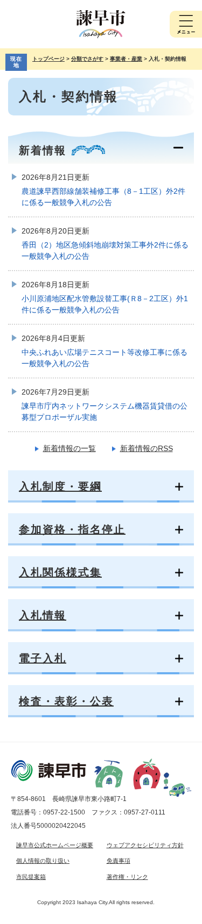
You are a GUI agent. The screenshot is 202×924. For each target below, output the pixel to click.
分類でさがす (87, 59)
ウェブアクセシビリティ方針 (145, 845)
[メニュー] (186, 24)
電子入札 (42, 658)
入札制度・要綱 (60, 486)
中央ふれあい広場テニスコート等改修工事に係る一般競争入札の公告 (104, 358)
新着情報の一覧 (69, 448)
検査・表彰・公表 (66, 701)
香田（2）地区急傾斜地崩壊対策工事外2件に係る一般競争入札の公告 (105, 250)
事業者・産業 (126, 59)
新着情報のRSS (146, 448)
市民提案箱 (31, 877)
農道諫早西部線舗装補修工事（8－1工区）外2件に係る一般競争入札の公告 (103, 197)
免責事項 (118, 860)
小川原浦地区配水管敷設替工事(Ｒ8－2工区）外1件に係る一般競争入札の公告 (105, 304)
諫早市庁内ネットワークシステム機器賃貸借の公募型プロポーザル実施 (104, 411)
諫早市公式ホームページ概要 (54, 845)
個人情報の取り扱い (42, 860)
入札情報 (42, 615)
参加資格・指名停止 (72, 529)
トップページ (48, 59)
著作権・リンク (127, 877)
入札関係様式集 (60, 572)
